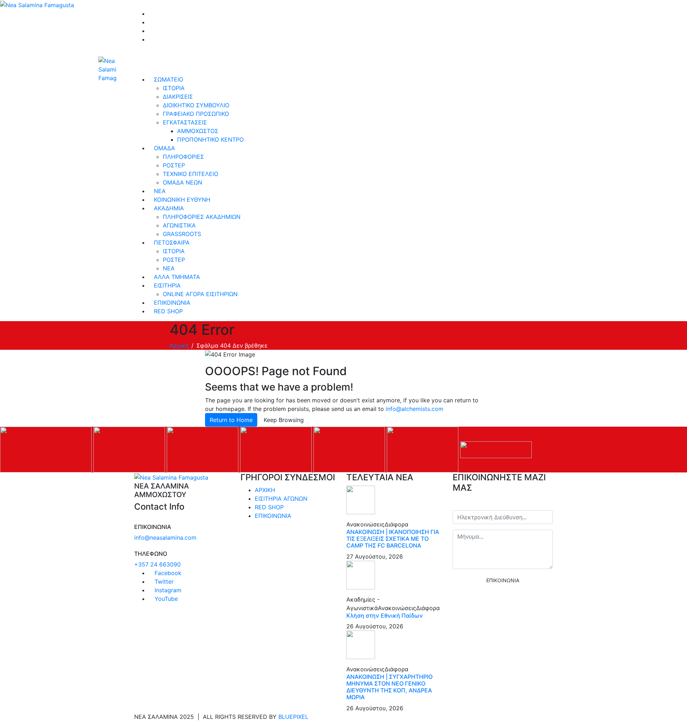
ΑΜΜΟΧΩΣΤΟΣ (197, 130)
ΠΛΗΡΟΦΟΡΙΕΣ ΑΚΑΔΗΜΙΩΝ (201, 216)
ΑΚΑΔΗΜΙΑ (169, 208)
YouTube (165, 598)
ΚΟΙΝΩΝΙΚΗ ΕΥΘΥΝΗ (182, 199)
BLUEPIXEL (293, 716)
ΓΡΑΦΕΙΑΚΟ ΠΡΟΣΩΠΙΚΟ (196, 113)
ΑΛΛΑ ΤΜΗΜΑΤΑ (177, 276)
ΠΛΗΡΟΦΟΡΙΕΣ (183, 156)
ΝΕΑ (160, 191)
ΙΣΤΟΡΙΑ (174, 88)
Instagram (167, 590)
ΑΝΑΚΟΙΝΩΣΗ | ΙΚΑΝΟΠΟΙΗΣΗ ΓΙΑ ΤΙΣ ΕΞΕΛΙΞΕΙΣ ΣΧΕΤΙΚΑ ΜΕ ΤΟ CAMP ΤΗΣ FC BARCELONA (392, 538)
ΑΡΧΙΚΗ (265, 490)
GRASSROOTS (182, 233)
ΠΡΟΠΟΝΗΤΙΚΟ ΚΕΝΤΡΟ (210, 139)
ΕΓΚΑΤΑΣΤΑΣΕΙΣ (185, 122)
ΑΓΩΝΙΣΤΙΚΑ (179, 225)
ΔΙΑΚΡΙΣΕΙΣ (178, 96)
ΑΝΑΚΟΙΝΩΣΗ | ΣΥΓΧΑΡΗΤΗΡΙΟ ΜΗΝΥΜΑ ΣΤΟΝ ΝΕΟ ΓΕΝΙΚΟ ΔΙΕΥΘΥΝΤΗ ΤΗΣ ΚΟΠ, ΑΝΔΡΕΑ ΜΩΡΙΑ (389, 687)
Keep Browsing (284, 419)
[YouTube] (150, 39)
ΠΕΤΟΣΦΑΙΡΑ (172, 242)
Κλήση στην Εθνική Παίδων (384, 615)
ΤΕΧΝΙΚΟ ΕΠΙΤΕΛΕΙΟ (190, 173)
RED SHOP (168, 311)
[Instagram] (150, 30)
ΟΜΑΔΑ (164, 148)
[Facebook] (150, 13)
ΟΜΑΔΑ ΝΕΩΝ (182, 182)
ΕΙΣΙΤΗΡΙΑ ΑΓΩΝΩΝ (281, 498)
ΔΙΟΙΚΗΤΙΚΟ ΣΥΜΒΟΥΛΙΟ (196, 105)
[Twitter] (150, 22)
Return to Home (231, 419)
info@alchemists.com (414, 408)
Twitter (163, 581)
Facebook (167, 573)
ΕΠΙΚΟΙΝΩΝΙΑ (172, 302)
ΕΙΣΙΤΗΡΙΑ (167, 285)
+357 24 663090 (157, 564)
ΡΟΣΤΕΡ (174, 165)
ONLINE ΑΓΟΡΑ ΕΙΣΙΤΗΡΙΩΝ (200, 294)
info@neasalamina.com (165, 537)
